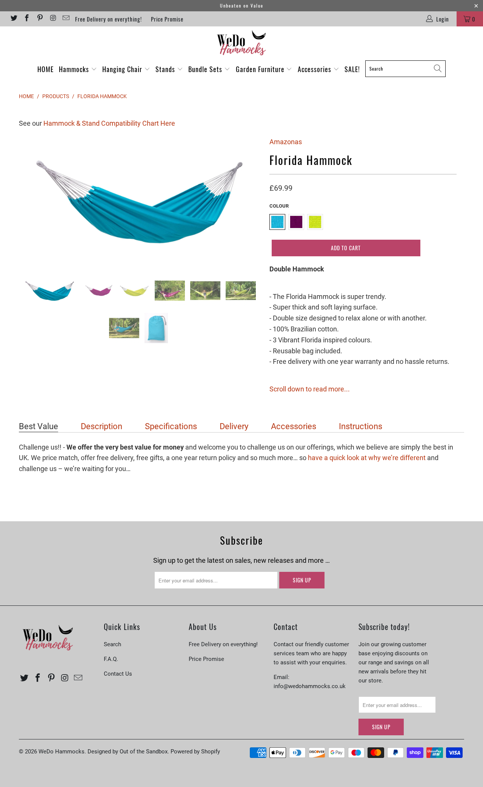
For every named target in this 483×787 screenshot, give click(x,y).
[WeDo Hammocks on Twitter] (13, 18)
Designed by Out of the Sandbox (128, 751)
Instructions (360, 426)
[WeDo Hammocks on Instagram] (53, 18)
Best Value (38, 426)
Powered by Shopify (195, 751)
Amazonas (285, 142)
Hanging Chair (123, 69)
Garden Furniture (261, 69)
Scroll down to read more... (309, 389)
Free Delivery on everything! (108, 19)
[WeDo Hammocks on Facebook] (27, 18)
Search (112, 644)
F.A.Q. (111, 659)
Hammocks (75, 69)
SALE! (352, 69)
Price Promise (167, 19)
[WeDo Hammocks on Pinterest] (39, 18)
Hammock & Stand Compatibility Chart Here (109, 123)
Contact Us (118, 673)
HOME (45, 69)
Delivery (234, 426)
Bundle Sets (206, 69)
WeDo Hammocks (61, 751)
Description (101, 426)
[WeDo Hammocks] (241, 42)
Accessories (315, 69)
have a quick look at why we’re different (367, 458)
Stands (166, 69)
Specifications (171, 426)
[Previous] (31, 200)
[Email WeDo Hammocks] (66, 18)
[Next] (248, 200)
